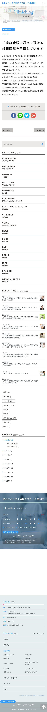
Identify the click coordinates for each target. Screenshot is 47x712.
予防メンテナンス (9, 405)
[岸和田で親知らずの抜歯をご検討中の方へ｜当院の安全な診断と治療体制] (42, 307)
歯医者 (5, 414)
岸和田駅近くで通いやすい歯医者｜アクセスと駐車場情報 (20, 365)
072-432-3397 (23, 705)
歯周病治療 (28, 655)
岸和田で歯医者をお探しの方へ (15, 373)
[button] (44, 3)
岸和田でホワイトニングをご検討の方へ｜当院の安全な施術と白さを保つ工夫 (20, 318)
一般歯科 (6, 658)
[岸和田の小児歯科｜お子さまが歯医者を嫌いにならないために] (42, 298)
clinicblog (9, 29)
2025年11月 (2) (12, 443)
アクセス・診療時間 (10, 678)
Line (20, 115)
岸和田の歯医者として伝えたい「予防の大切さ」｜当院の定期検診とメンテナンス (20, 346)
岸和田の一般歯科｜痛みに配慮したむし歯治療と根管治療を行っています (20, 336)
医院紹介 (6, 645)
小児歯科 (6, 668)
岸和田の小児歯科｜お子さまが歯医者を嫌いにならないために (20, 299)
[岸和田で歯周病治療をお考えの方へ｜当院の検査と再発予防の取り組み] (42, 326)
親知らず (6, 422)
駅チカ (5, 426)
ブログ (8, 21)
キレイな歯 (7, 397)
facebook (13, 115)
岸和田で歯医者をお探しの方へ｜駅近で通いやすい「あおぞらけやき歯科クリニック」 (20, 355)
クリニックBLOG (16, 21)
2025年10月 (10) (12, 446)
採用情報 (6, 683)
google (33, 115)
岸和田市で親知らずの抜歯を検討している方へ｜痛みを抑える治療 (20, 382)
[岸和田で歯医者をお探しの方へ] (42, 373)
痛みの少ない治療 (9, 418)
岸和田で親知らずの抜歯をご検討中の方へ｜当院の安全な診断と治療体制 (20, 308)
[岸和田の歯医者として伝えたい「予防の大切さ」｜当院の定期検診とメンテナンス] (42, 345)
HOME (4, 21)
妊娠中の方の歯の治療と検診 (31, 663)
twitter (27, 115)
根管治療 (27, 658)
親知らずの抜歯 (8, 663)
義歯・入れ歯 (7, 672)
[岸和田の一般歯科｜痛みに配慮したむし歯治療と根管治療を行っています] (42, 335)
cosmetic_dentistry (14, 207)
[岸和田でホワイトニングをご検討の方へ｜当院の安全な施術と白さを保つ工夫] (42, 316)
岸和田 (5, 409)
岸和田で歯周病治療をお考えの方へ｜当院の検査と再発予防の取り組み (20, 327)
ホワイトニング (8, 401)
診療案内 (6, 651)
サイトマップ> (39, 634)
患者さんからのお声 (31, 672)
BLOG (5, 689)
